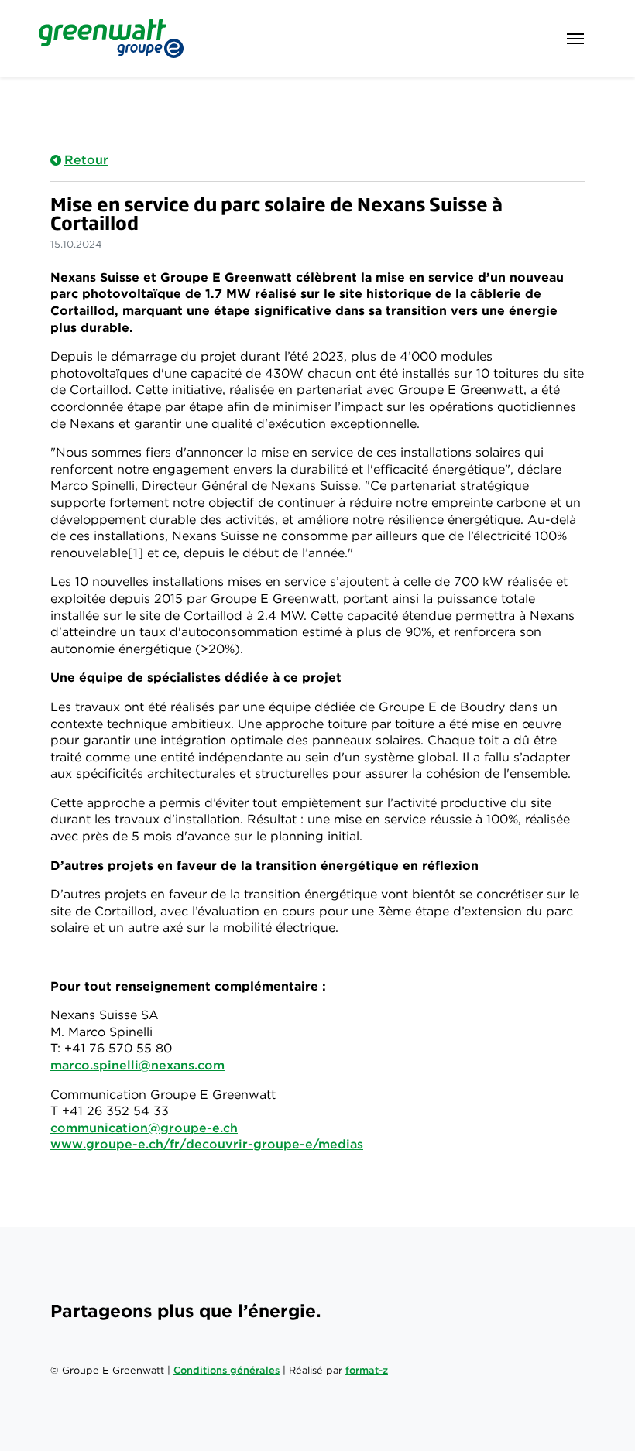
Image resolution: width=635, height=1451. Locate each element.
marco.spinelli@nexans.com (137, 1065)
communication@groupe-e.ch (144, 1128)
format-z (366, 1370)
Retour (86, 159)
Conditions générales (226, 1370)
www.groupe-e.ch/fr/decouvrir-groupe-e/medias (206, 1144)
